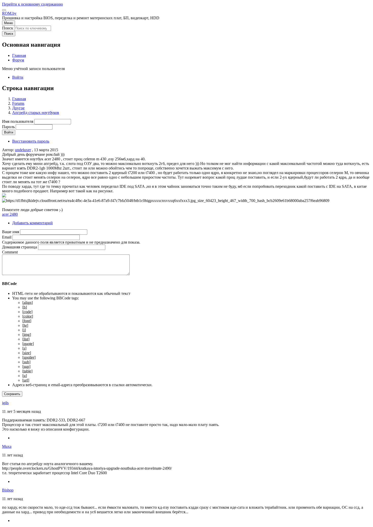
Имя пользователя (17, 121)
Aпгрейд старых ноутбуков (35, 112)
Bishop (7, 490)
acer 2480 (10, 214)
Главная (19, 99)
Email (6, 237)
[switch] (4, 10)
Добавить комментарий (32, 223)
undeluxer (23, 150)
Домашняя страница (19, 247)
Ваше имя (10, 232)
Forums (18, 103)
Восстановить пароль (30, 141)
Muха (6, 446)
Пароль (8, 127)
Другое (18, 108)
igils (5, 403)
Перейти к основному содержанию (32, 4)
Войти (17, 77)
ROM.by (9, 13)
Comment (10, 252)
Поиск (7, 28)
